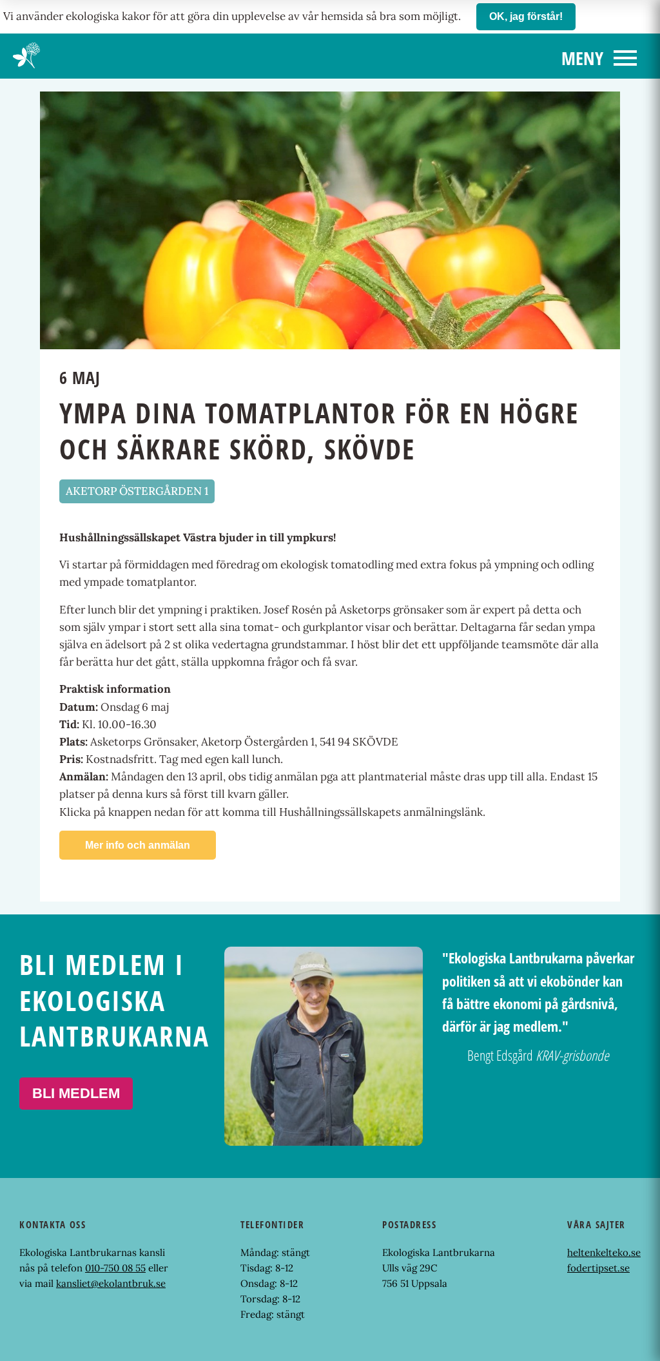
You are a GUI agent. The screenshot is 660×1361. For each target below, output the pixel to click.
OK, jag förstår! (526, 16)
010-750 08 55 (115, 1268)
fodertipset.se (598, 1268)
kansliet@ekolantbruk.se (111, 1283)
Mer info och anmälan (137, 845)
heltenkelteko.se (604, 1252)
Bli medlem (76, 1093)
